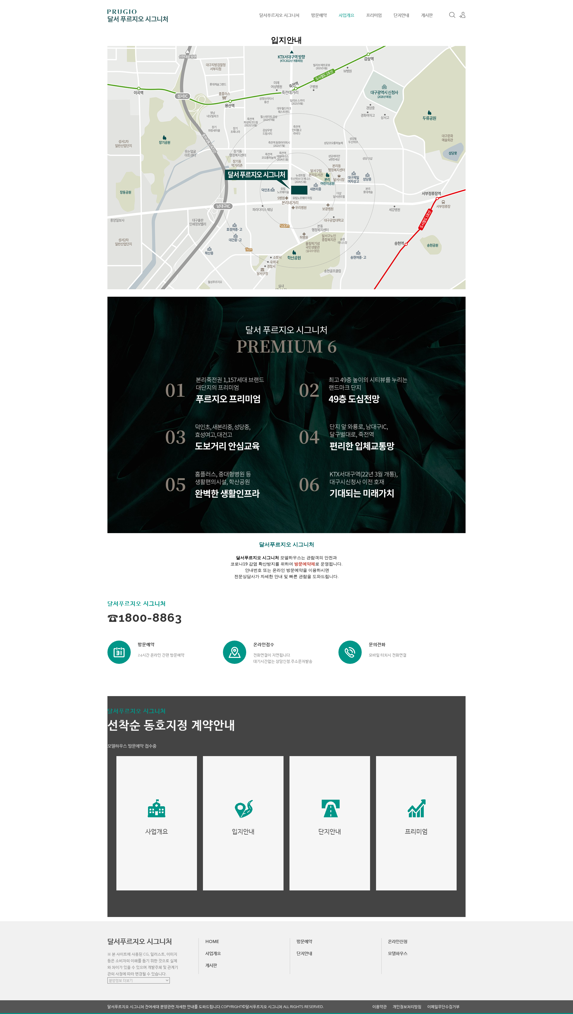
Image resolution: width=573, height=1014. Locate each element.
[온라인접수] (234, 652)
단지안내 (401, 15)
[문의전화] (350, 652)
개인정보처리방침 (407, 1006)
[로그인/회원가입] (462, 15)
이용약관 (379, 1006)
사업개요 (346, 15)
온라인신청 (397, 941)
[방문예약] (119, 652)
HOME (212, 941)
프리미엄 (374, 15)
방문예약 (319, 15)
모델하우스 (397, 953)
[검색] (452, 15)
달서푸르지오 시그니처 (279, 15)
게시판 (427, 15)
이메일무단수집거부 (443, 1006)
